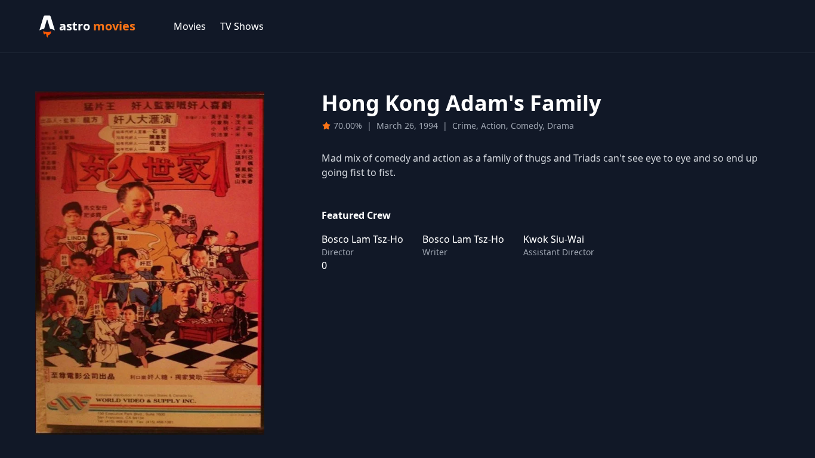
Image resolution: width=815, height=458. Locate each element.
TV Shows (242, 26)
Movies (190, 26)
